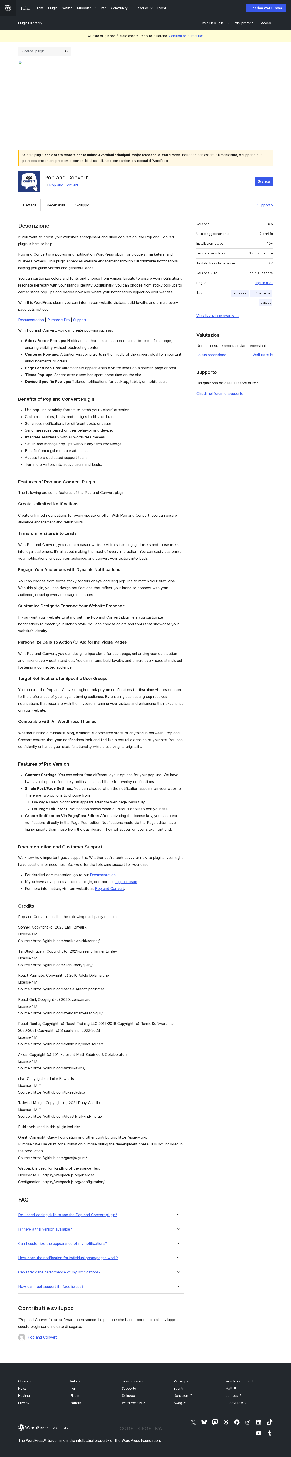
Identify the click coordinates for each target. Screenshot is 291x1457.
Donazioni (183, 1395)
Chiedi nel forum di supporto (219, 393)
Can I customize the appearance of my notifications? (62, 1243)
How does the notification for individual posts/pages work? (68, 1258)
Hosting (24, 1395)
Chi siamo (25, 1381)
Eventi (178, 1388)
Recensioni (56, 205)
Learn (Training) (134, 1381)
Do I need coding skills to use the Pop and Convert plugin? (67, 1215)
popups (266, 302)
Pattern (75, 1403)
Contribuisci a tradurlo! (186, 36)
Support (79, 319)
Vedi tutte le (263, 354)
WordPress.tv (134, 1403)
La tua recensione (211, 354)
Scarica (264, 181)
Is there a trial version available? (45, 1229)
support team (126, 881)
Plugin (74, 1395)
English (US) (264, 283)
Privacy (23, 1403)
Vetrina (75, 1381)
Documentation (31, 319)
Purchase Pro (58, 319)
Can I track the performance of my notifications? (59, 1272)
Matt (231, 1388)
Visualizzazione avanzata (217, 315)
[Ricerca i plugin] (66, 51)
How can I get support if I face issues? (50, 1286)
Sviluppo (82, 205)
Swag (180, 1403)
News (22, 1388)
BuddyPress (237, 1403)
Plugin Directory (30, 23)
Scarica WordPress (266, 8)
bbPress (234, 1395)
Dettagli (29, 205)
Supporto (265, 205)
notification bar (261, 293)
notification (240, 293)
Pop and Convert (63, 185)
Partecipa (181, 1381)
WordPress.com (239, 1381)
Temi (73, 1388)
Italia (65, 1428)
